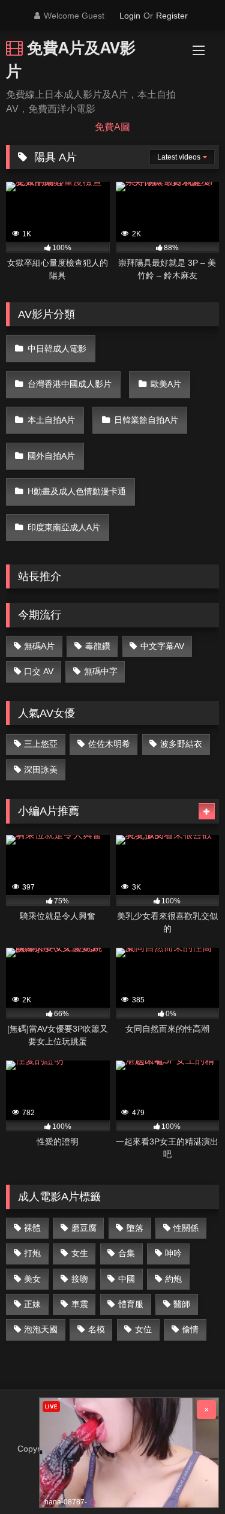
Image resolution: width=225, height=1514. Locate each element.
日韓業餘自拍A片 (146, 420)
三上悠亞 (41, 744)
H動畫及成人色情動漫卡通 (77, 491)
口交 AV (38, 671)
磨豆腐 (84, 1228)
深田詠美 (41, 769)
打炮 (32, 1253)
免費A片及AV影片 (71, 59)
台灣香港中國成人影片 (70, 384)
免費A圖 (112, 127)
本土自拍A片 (51, 420)
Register (172, 15)
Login (129, 15)
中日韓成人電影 (57, 348)
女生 (79, 1253)
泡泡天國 (41, 1329)
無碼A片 (39, 646)
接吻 (79, 1279)
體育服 (130, 1304)
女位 (143, 1329)
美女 (32, 1279)
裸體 (32, 1228)
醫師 (181, 1304)
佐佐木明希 (109, 744)
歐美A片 (166, 384)
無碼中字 (101, 671)
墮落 (135, 1228)
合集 (126, 1253)
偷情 (190, 1329)
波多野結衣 (181, 744)
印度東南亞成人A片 (64, 527)
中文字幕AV (162, 646)
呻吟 (173, 1253)
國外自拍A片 (51, 456)
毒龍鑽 (97, 646)
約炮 (173, 1279)
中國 (126, 1279)
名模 (96, 1329)
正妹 (32, 1304)
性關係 (186, 1228)
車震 (79, 1304)
